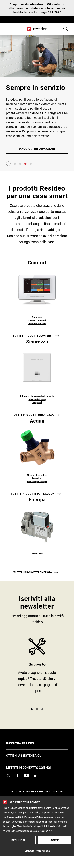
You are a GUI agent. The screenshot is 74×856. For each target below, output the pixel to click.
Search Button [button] (65, 29)
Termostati (37, 317)
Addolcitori (37, 478)
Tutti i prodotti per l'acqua (33, 494)
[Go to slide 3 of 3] (42, 709)
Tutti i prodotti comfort (33, 336)
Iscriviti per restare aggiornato (37, 791)
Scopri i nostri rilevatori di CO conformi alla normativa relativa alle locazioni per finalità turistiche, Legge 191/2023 (37, 8)
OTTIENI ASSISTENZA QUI (30, 755)
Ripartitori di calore (37, 323)
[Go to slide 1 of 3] (32, 709)
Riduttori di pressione (37, 475)
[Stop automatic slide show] (8, 163)
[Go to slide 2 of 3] (37, 709)
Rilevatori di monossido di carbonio (37, 396)
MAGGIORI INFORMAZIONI (37, 149)
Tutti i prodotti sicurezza (33, 415)
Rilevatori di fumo (37, 399)
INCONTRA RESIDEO (25, 743)
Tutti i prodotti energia (32, 572)
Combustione (37, 553)
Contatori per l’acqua (37, 481)
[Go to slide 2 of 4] (20, 164)
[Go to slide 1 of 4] (15, 164)
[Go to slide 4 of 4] (31, 164)
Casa (37, 29)
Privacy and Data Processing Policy (25, 816)
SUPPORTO (37, 671)
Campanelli (37, 402)
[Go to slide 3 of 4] (25, 164)
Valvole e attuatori (37, 320)
